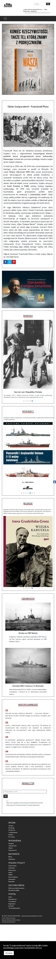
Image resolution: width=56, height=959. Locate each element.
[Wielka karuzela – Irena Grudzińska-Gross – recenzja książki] (28, 551)
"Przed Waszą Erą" (14, 908)
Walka (10, 874)
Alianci (10, 848)
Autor (10, 897)
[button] (23, 400)
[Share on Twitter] (10, 262)
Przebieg (11, 828)
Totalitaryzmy (12, 832)
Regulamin (11, 903)
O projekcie (12, 901)
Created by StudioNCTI (8, 922)
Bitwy (10, 857)
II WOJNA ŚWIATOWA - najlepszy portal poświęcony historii (24, 916)
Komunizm (11, 879)
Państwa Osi (12, 850)
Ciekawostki (12, 845)
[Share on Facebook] (5, 262)
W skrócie (11, 830)
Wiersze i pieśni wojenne (16, 888)
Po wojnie (11, 837)
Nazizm (10, 834)
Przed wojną (12, 865)
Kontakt (11, 906)
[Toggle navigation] (5, 18)
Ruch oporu (12, 870)
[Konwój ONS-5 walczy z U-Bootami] (28, 665)
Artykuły (11, 843)
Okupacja (11, 868)
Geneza (10, 825)
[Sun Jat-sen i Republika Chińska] (28, 354)
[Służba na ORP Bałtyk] (28, 617)
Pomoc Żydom (13, 877)
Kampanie (11, 859)
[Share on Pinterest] (14, 262)
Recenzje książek (13, 890)
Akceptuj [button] (8, 953)
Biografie (11, 881)
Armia (10, 872)
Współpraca (12, 899)
